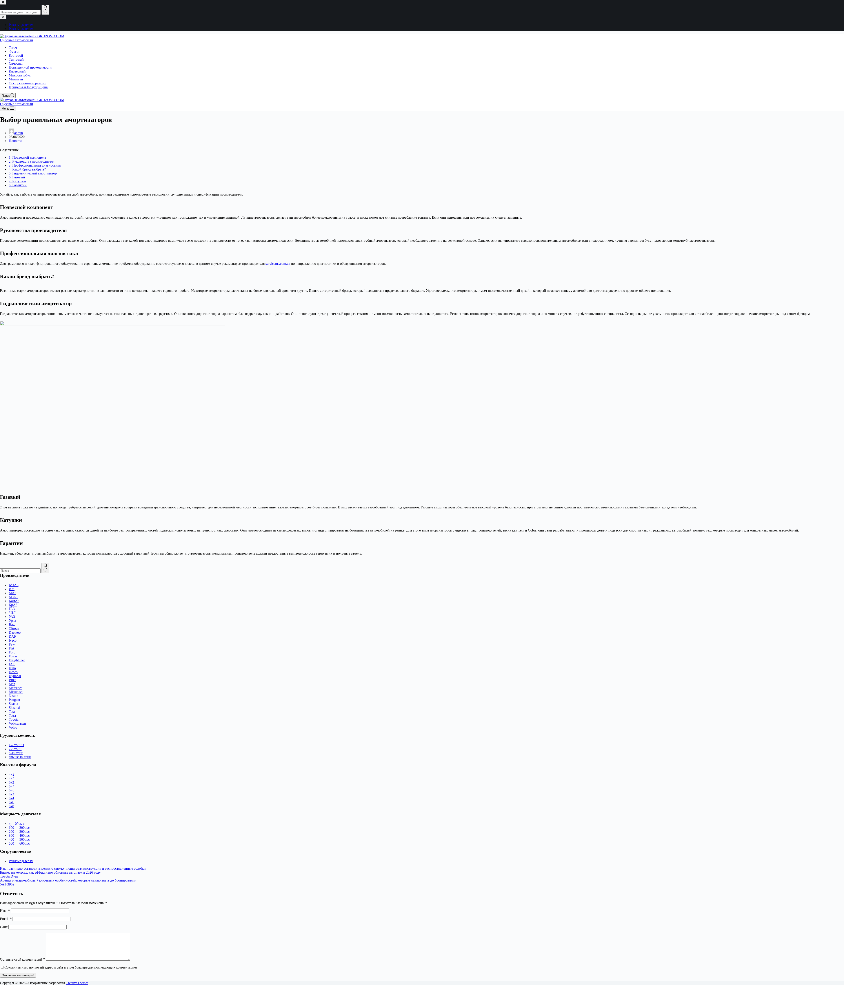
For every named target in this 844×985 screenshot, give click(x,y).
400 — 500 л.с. (20, 839)
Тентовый (16, 59)
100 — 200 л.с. (20, 827)
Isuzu (12, 680)
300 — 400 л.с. (20, 835)
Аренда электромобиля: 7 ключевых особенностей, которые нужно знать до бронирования (68, 880)
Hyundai (15, 676)
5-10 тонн (16, 753)
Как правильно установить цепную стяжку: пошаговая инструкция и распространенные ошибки (73, 868)
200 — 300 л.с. (20, 831)
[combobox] (20, 570)
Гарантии (18, 185)
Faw (12, 644)
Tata (12, 711)
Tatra (12, 715)
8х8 (11, 806)
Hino (12, 668)
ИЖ (12, 589)
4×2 (11, 774)
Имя (5, 910)
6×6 (11, 790)
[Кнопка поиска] (45, 568)
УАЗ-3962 (7, 884)
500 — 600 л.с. (20, 843)
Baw (12, 624)
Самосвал (16, 63)
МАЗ (12, 593)
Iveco (12, 640)
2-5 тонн (15, 749)
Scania (13, 704)
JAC (12, 664)
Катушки (17, 181)
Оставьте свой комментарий (22, 959)
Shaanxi (14, 707)
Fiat (11, 648)
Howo (13, 672)
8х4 (11, 798)
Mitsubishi (16, 692)
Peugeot (14, 700)
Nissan (13, 696)
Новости (15, 141)
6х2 (11, 782)
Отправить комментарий (18, 975)
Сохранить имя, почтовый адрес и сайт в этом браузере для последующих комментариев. (71, 967)
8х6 (11, 802)
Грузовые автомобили (16, 40)
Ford (12, 652)
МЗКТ (13, 597)
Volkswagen (17, 723)
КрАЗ (13, 605)
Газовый (17, 177)
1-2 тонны (16, 745)
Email (6, 919)
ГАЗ (12, 609)
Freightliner (17, 660)
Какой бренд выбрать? (27, 169)
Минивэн (16, 79)
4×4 (11, 778)
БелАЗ (13, 585)
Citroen (14, 628)
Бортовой (16, 55)
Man (12, 684)
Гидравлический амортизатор (33, 173)
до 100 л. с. (17, 823)
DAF (12, 636)
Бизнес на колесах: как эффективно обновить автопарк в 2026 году (50, 872)
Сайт (3, 927)
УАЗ (12, 617)
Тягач (13, 47)
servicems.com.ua (278, 263)
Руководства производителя (31, 161)
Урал (12, 620)
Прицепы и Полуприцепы (28, 87)
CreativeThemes (77, 983)
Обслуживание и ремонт (27, 83)
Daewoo (15, 632)
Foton (13, 656)
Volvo (13, 727)
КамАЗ (14, 601)
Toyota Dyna (9, 876)
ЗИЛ (12, 613)
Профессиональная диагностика (35, 165)
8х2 (11, 794)
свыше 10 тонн (20, 757)
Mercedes (15, 688)
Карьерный (17, 71)
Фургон (14, 51)
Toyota (13, 719)
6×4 (11, 786)
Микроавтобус (20, 75)
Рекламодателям (21, 861)
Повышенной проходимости (30, 67)
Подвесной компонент (27, 157)
